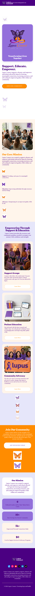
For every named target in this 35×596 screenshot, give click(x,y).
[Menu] (31, 3)
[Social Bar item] (9, 566)
